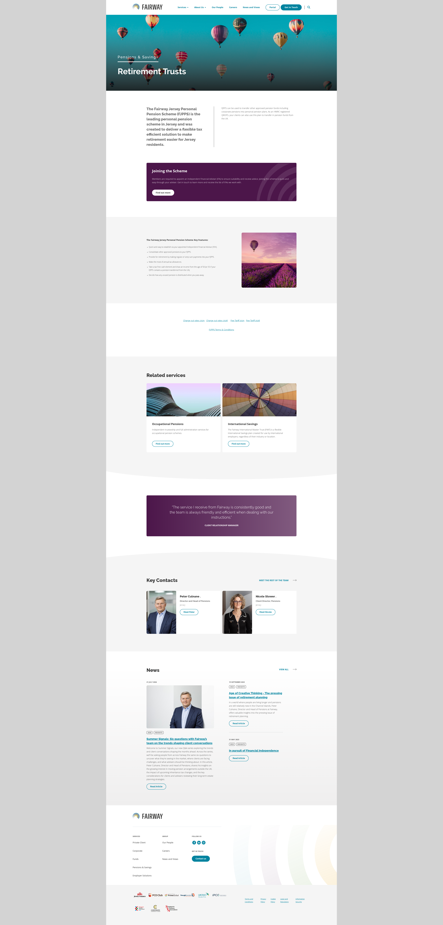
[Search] (308, 7)
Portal (272, 7)
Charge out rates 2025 (194, 320)
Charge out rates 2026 (217, 320)
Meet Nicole (265, 612)
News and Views (251, 7)
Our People (217, 7)
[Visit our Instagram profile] (203, 842)
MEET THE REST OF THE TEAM (274, 580)
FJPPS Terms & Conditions (221, 330)
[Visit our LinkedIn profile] (199, 842)
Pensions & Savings (142, 867)
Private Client (139, 842)
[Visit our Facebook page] (194, 842)
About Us (199, 7)
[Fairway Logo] (147, 7)
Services (182, 7)
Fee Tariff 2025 (237, 320)
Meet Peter (189, 612)
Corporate (137, 850)
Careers (233, 7)
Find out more (163, 192)
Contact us (201, 858)
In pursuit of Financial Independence (254, 750)
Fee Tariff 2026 (253, 320)
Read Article (156, 786)
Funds (136, 859)
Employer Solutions (142, 875)
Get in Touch (291, 7)
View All (284, 669)
